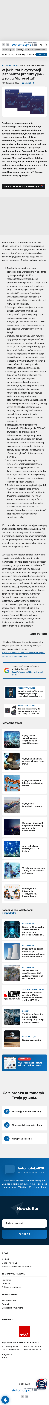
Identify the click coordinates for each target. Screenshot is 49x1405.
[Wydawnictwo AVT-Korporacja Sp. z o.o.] (24, 1331)
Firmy (12, 54)
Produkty (20, 54)
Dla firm (41, 54)
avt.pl (4, 1357)
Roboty (20, 50)
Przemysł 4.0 (27, 83)
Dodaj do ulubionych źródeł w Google (21, 186)
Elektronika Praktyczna (12, 1307)
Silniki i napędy (8, 50)
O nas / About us (9, 1263)
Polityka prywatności (11, 1287)
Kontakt (5, 1259)
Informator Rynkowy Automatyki (17, 1266)
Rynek (4, 54)
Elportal (5, 1304)
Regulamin (6, 1280)
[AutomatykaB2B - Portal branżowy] (24, 1390)
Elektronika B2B (9, 1300)
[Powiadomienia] (5, 1400)
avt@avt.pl (7, 1354)
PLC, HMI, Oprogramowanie (36, 50)
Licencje (6, 1283)
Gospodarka (33, 54)
